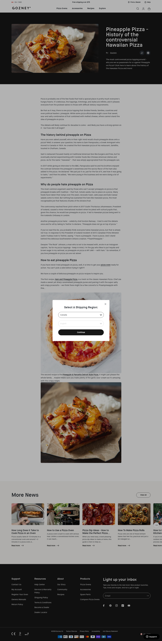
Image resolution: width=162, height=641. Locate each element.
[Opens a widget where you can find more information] (151, 637)
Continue (81, 332)
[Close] (105, 304)
